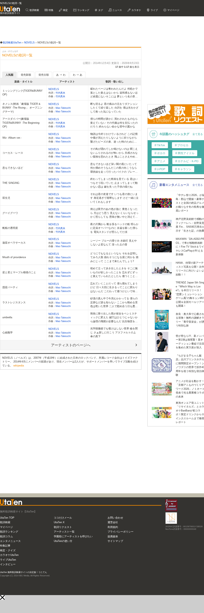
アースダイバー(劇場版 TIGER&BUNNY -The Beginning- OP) (21, 122)
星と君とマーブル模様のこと (19, 272)
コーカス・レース (12, 152)
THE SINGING (10, 182)
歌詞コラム (6, 536)
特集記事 (5, 545)
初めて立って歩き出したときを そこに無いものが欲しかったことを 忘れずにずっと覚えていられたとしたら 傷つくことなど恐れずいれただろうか (114, 272)
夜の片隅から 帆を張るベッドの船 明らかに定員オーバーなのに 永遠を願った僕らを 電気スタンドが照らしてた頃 (114, 228)
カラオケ (136, 10)
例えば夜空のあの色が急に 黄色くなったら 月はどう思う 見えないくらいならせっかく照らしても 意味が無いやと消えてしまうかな (114, 213)
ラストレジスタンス (14, 302)
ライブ (154, 10)
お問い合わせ (115, 517)
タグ (100, 10)
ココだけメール (63, 517)
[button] (2, 597)
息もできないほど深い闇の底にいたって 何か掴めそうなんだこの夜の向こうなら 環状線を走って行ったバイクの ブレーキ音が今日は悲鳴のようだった (114, 168)
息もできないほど (12, 167)
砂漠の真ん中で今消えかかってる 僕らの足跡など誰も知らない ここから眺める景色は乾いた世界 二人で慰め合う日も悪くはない (114, 302)
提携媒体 (113, 536)
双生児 (6, 197)
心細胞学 (7, 332)
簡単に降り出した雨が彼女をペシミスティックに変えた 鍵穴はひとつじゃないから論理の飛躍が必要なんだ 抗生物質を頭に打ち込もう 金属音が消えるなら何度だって (114, 317)
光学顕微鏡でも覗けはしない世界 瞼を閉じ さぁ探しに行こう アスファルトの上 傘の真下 (114, 332)
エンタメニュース (10, 541)
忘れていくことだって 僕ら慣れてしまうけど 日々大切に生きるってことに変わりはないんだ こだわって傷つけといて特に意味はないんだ (114, 287)
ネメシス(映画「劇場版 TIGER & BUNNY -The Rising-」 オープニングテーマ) (22, 107)
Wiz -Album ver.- (12, 137)
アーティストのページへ (70, 345)
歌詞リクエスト (63, 527)
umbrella (7, 317)
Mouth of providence (14, 257)
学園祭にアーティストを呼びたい (73, 536)
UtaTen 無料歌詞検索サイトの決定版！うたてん (23, 572)
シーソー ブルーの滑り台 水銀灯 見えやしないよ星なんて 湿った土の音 (113, 242)
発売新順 (26, 74)
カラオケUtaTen (9, 554)
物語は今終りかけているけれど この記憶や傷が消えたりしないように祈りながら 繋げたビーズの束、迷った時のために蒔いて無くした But (114, 138)
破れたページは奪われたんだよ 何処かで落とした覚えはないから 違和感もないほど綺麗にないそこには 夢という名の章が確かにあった (114, 93)
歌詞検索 (34, 10)
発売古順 (43, 74)
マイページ (6, 527)
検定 (65, 10)
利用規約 (113, 527)
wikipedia (18, 365)
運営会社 (113, 522)
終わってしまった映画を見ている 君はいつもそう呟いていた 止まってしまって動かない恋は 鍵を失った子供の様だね (114, 182)
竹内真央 (60, 92)
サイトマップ (115, 541)
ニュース (117, 10)
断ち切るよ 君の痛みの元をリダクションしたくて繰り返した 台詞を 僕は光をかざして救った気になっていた (114, 107)
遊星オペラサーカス (14, 242)
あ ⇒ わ (61, 74)
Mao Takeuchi (63, 108)
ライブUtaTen (8, 559)
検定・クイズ (8, 550)
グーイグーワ (10, 213)
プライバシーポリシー (120, 531)
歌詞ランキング (9, 531)
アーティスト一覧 (64, 531)
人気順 (9, 74)
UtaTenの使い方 (63, 541)
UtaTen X (59, 522)
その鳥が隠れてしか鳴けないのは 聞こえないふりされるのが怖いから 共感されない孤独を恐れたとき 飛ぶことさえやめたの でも (114, 153)
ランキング (83, 10)
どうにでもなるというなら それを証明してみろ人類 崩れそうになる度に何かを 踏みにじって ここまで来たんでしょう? (114, 257)
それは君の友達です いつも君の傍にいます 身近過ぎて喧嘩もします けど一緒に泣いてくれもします (114, 198)
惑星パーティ (10, 287)
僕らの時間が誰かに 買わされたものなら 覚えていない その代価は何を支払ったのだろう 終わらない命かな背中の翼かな (114, 122)
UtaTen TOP (7, 517)
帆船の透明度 (10, 227)
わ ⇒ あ (77, 74)
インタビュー (8, 564)
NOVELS (53, 89)
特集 (50, 10)
